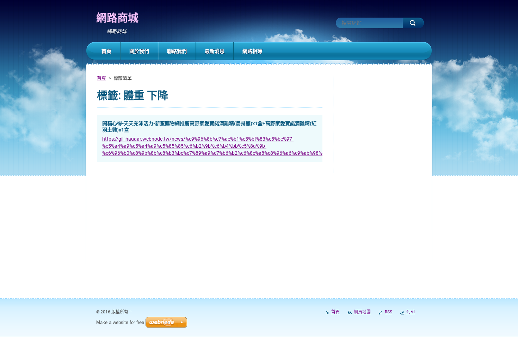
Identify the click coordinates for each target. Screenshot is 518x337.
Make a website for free (120, 322)
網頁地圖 (362, 312)
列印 (410, 312)
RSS (388, 312)
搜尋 (413, 23)
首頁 (101, 78)
